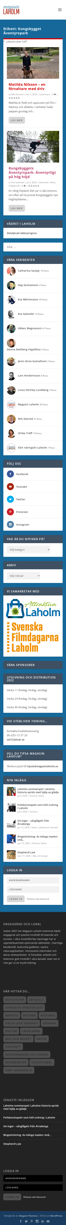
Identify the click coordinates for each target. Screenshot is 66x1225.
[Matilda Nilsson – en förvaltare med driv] (33, 63)
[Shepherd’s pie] (11, 854)
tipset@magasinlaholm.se (42, 766)
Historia (33, 795)
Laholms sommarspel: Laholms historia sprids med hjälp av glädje (38, 790)
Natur (53, 182)
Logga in (16, 898)
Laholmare (44, 94)
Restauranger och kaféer (26, 1054)
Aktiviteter (44, 182)
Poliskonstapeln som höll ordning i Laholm (37, 806)
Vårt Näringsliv (18, 1070)
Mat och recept (40, 855)
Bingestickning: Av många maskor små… (37, 838)
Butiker (29, 1015)
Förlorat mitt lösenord (38, 898)
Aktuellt (36, 999)
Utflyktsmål (14, 185)
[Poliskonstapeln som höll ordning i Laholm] (11, 807)
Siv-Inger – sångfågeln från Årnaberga (33, 822)
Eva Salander (17, 182)
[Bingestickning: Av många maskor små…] (11, 838)
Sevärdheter (15, 1062)
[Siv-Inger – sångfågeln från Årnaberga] (11, 823)
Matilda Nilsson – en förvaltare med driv (27, 86)
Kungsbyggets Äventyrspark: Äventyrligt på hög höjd (32, 172)
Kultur (41, 795)
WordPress (56, 1215)
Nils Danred (17, 94)
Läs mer (17, 120)
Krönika (49, 1023)
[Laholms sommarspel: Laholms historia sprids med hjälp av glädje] (11, 791)
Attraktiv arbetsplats (24, 1007)
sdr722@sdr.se (15, 739)
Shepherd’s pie (26, 852)
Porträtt (54, 827)
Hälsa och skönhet (21, 1023)
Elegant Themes (28, 1215)
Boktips (11, 1015)
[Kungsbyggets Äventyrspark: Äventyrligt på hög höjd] (33, 147)
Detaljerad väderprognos (22, 233)
